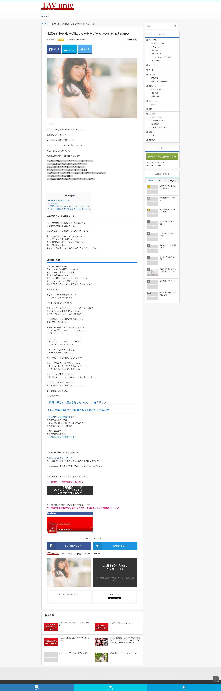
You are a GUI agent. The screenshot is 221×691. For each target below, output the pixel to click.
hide (73, 196)
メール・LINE (154, 65)
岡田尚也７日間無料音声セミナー (64, 437)
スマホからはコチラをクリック (60, 458)
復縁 (150, 109)
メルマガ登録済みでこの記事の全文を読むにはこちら (69, 209)
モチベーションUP (158, 120)
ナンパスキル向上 (157, 43)
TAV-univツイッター (153, 165)
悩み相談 (152, 114)
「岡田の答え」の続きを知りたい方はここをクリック (69, 206)
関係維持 (154, 78)
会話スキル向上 (157, 89)
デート (151, 70)
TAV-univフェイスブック (155, 163)
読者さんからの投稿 (158, 127)
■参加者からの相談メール (58, 200)
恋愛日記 (152, 140)
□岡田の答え (53, 203)
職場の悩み (155, 124)
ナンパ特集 (153, 40)
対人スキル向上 (157, 117)
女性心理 (152, 75)
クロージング (156, 54)
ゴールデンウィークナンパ (161, 57)
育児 (153, 135)
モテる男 (154, 93)
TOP (45, 24)
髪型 (153, 104)
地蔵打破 (61, 40)
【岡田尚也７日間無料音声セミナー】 (62, 417)
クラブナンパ (156, 47)
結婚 (150, 132)
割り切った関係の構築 (159, 81)
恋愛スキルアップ (155, 86)
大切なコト (155, 96)
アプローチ (155, 60)
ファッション (153, 101)
